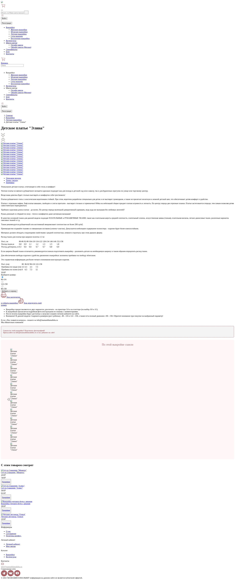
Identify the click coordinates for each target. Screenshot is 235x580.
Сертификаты (11, 49)
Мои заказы (11, 546)
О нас (8, 531)
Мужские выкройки (19, 32)
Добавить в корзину (9, 291)
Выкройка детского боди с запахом (15, 504)
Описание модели (13, 178)
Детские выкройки (19, 34)
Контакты (10, 54)
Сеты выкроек (17, 36)
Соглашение (11, 534)
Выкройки (10, 27)
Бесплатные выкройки (20, 38)
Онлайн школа (17, 45)
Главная (9, 115)
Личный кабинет (13, 544)
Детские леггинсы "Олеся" (12, 517)
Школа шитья (11, 43)
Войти (4, 18)
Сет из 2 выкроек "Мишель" (13, 472)
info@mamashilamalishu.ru (11, 567)
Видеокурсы (11, 41)
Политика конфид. (13, 536)
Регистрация (6, 23)
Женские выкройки (19, 30)
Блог (8, 52)
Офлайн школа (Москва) (21, 47)
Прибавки (10, 183)
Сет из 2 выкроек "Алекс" (12, 488)
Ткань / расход (12, 180)
